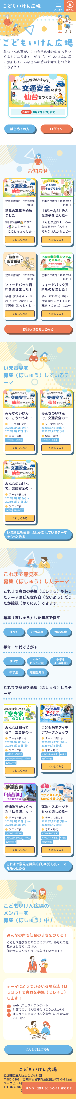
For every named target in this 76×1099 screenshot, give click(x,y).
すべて (14, 632)
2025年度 (60, 632)
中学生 (13, 672)
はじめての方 (20, 128)
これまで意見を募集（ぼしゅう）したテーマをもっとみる (36, 866)
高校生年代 (37, 672)
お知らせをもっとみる (38, 329)
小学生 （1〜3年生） (37, 661)
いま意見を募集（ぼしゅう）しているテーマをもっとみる (37, 534)
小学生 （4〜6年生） (60, 661)
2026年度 (37, 632)
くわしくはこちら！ (38, 1049)
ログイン (56, 128)
